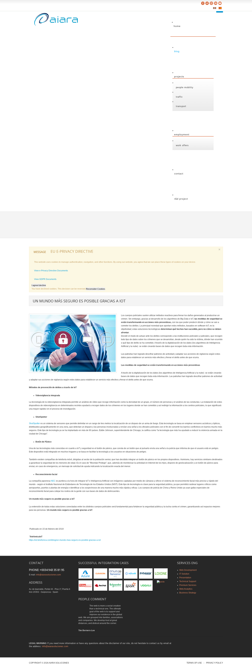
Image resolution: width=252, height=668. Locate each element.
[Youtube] (220, 4)
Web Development (188, 570)
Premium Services (187, 585)
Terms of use (194, 663)
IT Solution (184, 574)
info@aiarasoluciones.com (48, 575)
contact (178, 173)
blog (176, 51)
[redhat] (100, 585)
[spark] (131, 585)
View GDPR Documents (45, 279)
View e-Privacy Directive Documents (51, 270)
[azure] (85, 573)
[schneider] (116, 585)
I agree (35, 285)
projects (179, 76)
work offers (182, 145)
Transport (181, 106)
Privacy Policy (214, 663)
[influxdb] (131, 573)
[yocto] (161, 581)
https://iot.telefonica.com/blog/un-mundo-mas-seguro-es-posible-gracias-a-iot (65, 540)
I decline (42, 285)
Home (177, 26)
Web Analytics (185, 589)
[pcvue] (85, 585)
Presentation (185, 577)
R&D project (181, 198)
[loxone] (161, 573)
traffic (179, 97)
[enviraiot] (116, 573)
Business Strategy (187, 593)
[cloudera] (100, 573)
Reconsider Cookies (95, 289)
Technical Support (187, 581)
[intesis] (146, 573)
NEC (53, 481)
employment (181, 134)
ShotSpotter (34, 423)
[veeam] (146, 585)
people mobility (184, 87)
